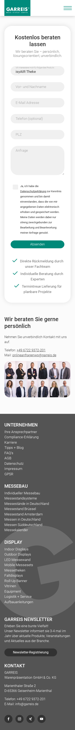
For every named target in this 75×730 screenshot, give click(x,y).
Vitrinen (10, 586)
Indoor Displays (16, 549)
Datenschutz (14, 463)
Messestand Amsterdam (23, 514)
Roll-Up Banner (15, 581)
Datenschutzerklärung (33, 191)
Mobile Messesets (18, 565)
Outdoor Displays (17, 554)
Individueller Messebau (22, 493)
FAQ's (8, 453)
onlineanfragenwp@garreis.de (34, 355)
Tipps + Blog (14, 447)
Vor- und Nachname (31, 87)
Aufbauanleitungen (18, 602)
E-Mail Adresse (27, 103)
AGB (7, 458)
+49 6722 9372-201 (31, 350)
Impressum (13, 469)
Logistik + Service (18, 596)
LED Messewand (17, 560)
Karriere (10, 442)
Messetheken (14, 570)
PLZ (19, 134)
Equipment (12, 591)
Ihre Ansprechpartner (20, 432)
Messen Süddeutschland (23, 525)
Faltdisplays (13, 575)
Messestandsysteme (20, 498)
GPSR (8, 474)
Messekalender (16, 530)
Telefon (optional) (29, 118)
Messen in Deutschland (22, 519)
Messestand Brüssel (20, 509)
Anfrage (22, 150)
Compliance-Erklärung (21, 437)
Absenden (37, 244)
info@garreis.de (26, 704)
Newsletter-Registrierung (31, 652)
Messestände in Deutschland (26, 504)
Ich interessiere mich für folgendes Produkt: (35, 67)
